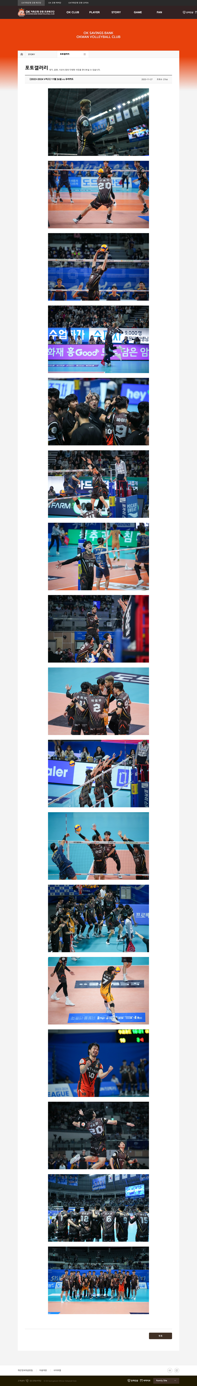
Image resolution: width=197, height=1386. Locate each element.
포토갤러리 (64, 54)
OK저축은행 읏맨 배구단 (31, 3)
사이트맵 (57, 1370)
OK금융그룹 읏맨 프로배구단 (36, 12)
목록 (160, 1336)
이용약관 (43, 1370)
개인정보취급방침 (25, 1370)
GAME (138, 12)
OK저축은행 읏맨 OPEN (78, 3)
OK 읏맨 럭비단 (54, 3)
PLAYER (94, 12)
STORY (116, 12)
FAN (159, 12)
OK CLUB (72, 12)
